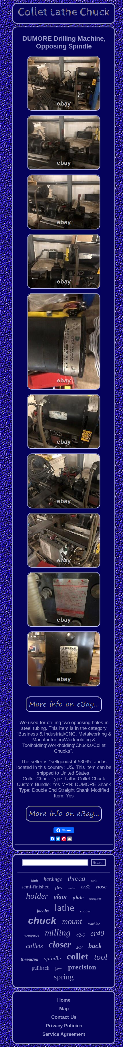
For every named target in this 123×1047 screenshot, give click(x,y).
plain (60, 896)
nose (101, 887)
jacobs (43, 910)
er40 (97, 933)
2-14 (79, 947)
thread (76, 878)
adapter (95, 898)
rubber (85, 911)
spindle (52, 958)
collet (77, 956)
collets (34, 945)
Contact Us (63, 1017)
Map (64, 1008)
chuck (42, 920)
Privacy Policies (64, 1025)
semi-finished (35, 887)
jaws (58, 969)
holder (37, 895)
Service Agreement (63, 1034)
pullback (40, 968)
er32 (85, 887)
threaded (29, 959)
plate (78, 897)
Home (63, 1000)
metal (71, 888)
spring (64, 977)
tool (100, 956)
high (34, 880)
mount (72, 921)
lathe (64, 907)
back (95, 945)
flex (58, 887)
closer (60, 944)
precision (82, 967)
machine (94, 924)
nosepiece (31, 935)
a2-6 (80, 935)
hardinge (53, 879)
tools (94, 880)
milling (58, 932)
